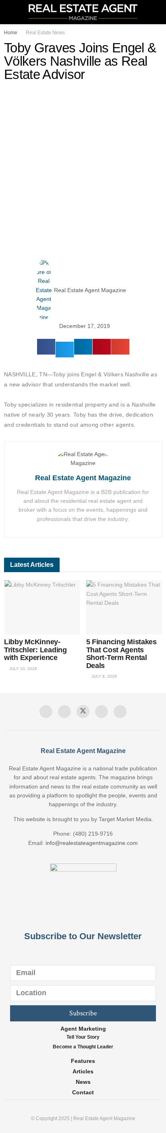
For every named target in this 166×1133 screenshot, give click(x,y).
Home (10, 32)
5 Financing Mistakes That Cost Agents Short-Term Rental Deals (121, 654)
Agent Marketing (83, 1028)
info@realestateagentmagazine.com (92, 843)
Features (83, 1061)
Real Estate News (45, 32)
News (83, 1082)
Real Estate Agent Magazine (83, 478)
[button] (46, 347)
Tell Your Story (83, 1037)
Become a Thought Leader (83, 1047)
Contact (83, 1092)
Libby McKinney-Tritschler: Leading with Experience (35, 650)
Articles (83, 1071)
